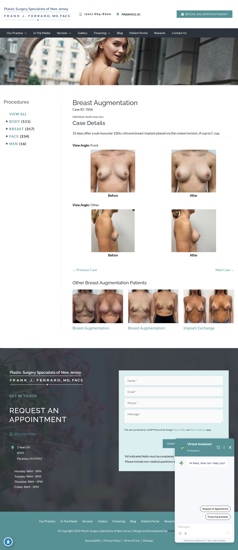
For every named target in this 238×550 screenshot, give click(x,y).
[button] (204, 14)
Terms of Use (131, 540)
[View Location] (118, 14)
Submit (173, 443)
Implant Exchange (199, 328)
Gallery (102, 521)
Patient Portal (150, 521)
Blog (133, 521)
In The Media (68, 521)
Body (14, 121)
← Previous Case (85, 270)
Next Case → (225, 270)
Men (13, 144)
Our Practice (47, 521)
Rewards (170, 521)
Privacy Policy (179, 429)
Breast (16, 129)
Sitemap (147, 540)
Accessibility (93, 540)
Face (14, 136)
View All (18, 114)
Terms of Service (198, 429)
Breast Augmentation (105, 103)
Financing (118, 521)
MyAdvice (174, 531)
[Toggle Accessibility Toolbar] (8, 541)
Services (87, 521)
